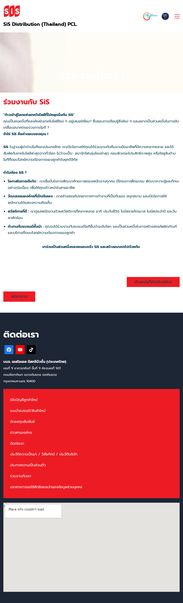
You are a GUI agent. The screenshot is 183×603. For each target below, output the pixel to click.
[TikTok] (31, 349)
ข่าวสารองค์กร (21, 432)
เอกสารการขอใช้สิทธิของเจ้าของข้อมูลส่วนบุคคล (46, 487)
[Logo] (11, 10)
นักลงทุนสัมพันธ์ (22, 421)
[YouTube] (20, 349)
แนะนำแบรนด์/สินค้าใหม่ (28, 410)
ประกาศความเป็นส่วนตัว (28, 465)
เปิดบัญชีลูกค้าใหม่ (23, 400)
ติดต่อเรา (17, 443)
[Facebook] (8, 349)
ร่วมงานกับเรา (20, 476)
